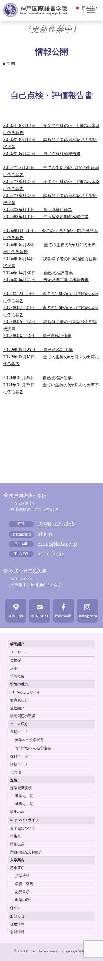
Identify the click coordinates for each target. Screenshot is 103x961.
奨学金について (22, 828)
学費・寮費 (24, 884)
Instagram (87, 616)
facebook (63, 616)
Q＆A (14, 907)
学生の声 (17, 812)
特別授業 (17, 844)
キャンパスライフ (24, 820)
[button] (86, 7)
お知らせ (17, 916)
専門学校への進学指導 (33, 748)
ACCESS (16, 616)
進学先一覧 (24, 796)
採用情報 (17, 924)
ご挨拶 (15, 660)
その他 (15, 772)
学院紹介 (17, 644)
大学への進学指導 (29, 740)
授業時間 (22, 876)
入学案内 (17, 860)
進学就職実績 (21, 788)
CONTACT (39, 616)
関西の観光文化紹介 (26, 852)
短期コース (19, 764)
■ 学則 (9, 63)
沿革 (13, 668)
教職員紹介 (19, 700)
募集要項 (17, 868)
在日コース (19, 756)
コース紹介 (19, 724)
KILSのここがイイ (25, 692)
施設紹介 (17, 708)
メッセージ (19, 652)
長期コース (19, 732)
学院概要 (17, 676)
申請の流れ (24, 900)
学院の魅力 (19, 684)
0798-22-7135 (56, 524)
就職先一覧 (24, 804)
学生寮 (15, 836)
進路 (13, 780)
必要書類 (22, 892)
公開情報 (17, 932)
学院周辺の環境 (22, 716)
